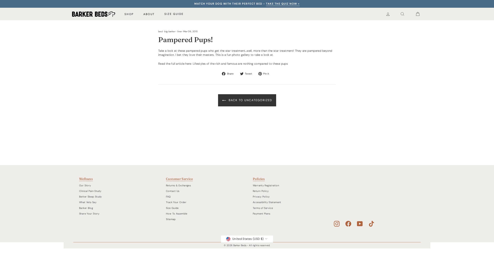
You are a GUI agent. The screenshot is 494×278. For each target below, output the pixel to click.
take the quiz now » (283, 3)
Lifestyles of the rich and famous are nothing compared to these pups (240, 64)
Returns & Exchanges (178, 185)
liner (179, 31)
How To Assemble (176, 213)
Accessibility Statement (267, 202)
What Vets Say (87, 202)
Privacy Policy (261, 196)
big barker (169, 31)
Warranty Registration (266, 185)
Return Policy (261, 191)
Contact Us (172, 191)
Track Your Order (176, 202)
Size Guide (174, 14)
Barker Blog (86, 208)
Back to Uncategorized (250, 100)
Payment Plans (261, 213)
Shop (129, 14)
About (149, 14)
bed (160, 31)
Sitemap (171, 219)
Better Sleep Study (90, 196)
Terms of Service (263, 208)
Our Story (85, 185)
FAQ (168, 196)
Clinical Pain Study (90, 191)
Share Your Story (89, 213)
